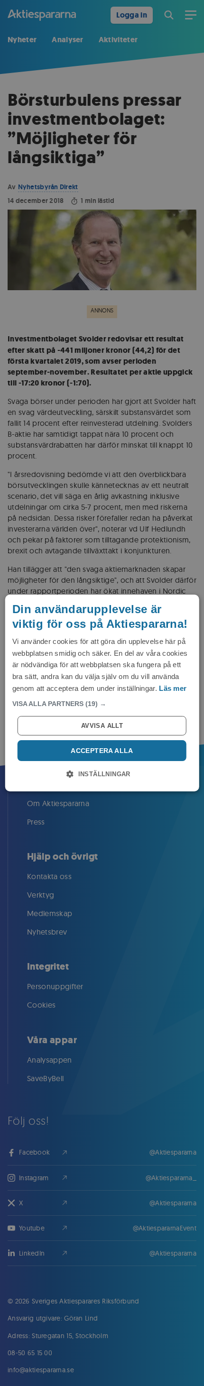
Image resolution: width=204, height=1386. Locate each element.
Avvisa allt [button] (102, 725)
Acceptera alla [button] (102, 750)
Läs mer (172, 688)
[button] (102, 703)
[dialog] (102, 693)
